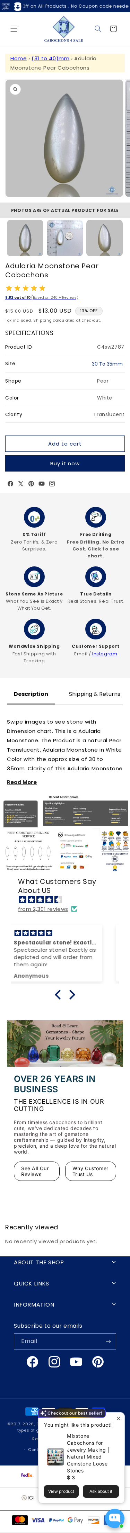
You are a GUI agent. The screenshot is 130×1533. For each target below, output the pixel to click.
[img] (68, 899)
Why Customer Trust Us (90, 1171)
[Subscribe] (108, 1341)
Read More (22, 782)
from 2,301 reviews (43, 909)
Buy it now (65, 463)
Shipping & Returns (94, 694)
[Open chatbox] (114, 1518)
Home (18, 58)
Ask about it (100, 1491)
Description (31, 694)
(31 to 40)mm (50, 58)
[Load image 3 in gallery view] (104, 238)
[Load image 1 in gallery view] (25, 238)
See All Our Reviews (35, 1171)
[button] (13, 28)
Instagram (104, 654)
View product (61, 1491)
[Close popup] (118, 1419)
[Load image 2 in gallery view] (65, 238)
